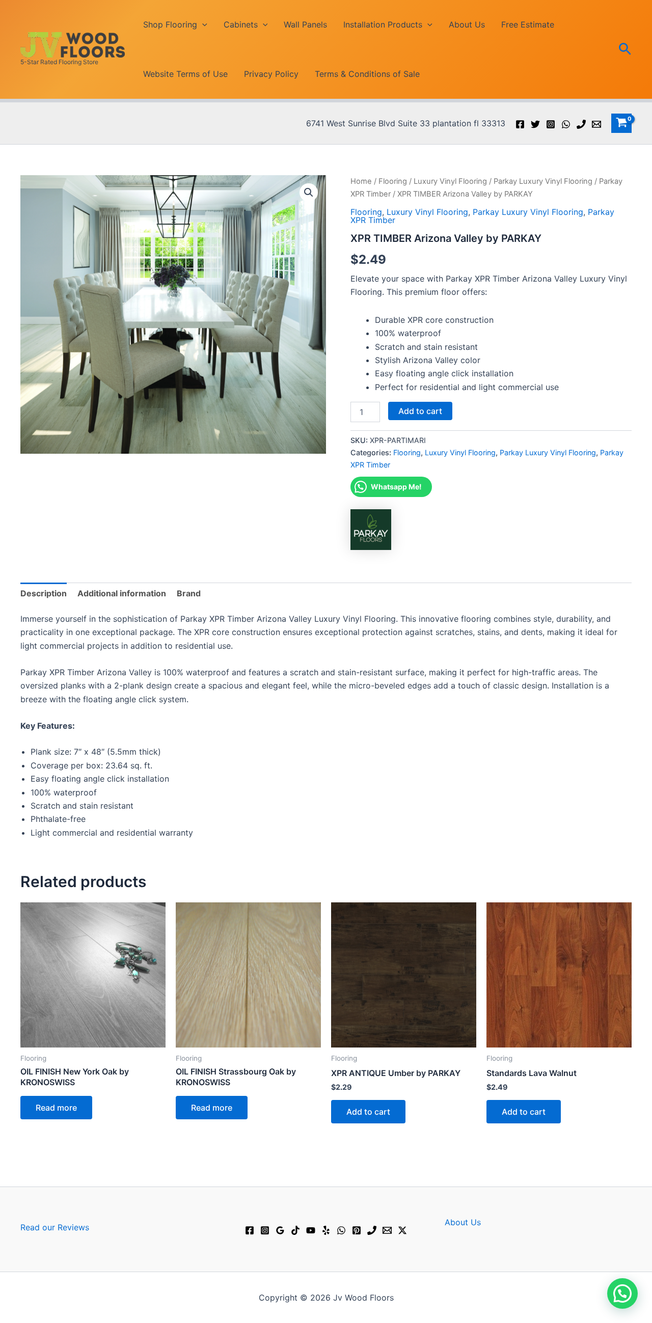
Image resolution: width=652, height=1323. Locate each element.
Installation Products (382, 24)
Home (361, 181)
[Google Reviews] (280, 1230)
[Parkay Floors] (370, 529)
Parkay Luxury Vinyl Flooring (543, 181)
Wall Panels (305, 24)
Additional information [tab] (121, 593)
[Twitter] (535, 124)
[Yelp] (326, 1230)
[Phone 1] (581, 124)
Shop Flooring (170, 24)
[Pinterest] (356, 1230)
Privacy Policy (271, 74)
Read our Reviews (54, 1227)
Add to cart (420, 411)
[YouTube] (310, 1230)
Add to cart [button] (368, 1112)
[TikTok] (295, 1230)
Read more (56, 1107)
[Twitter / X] (402, 1230)
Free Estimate (527, 24)
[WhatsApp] (565, 124)
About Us (467, 24)
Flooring (392, 181)
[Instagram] (550, 124)
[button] (202, 24)
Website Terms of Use (185, 74)
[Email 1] (596, 124)
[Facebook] (520, 124)
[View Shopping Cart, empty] (621, 123)
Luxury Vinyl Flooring (450, 181)
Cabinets (241, 24)
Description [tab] (43, 593)
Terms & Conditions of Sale (367, 74)
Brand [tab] (189, 593)
